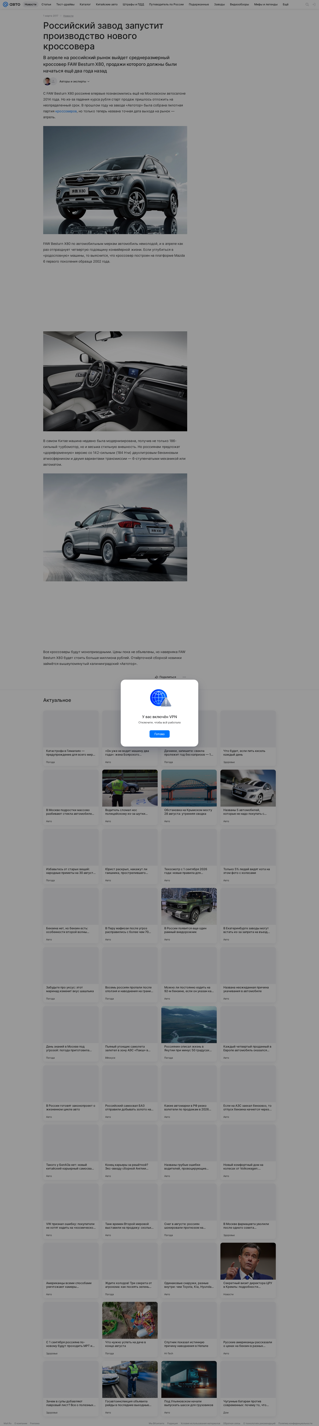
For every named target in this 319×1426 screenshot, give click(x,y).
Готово (160, 734)
